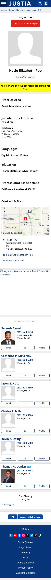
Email (8, 348)
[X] (35, 535)
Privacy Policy (25, 568)
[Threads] (27, 535)
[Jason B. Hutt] (8, 393)
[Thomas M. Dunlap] (8, 476)
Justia (4, 10)
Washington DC (34, 10)
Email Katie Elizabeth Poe (19, 254)
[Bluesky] (31, 535)
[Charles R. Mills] (8, 420)
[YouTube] (15, 535)
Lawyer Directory (16, 10)
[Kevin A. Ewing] (8, 448)
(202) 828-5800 (25, 359)
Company (25, 552)
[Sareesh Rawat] (8, 337)
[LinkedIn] (11, 535)
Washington (7, 504)
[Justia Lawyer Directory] (40, 535)
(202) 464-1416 (25, 332)
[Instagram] (23, 535)
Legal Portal (25, 547)
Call (25, 348)
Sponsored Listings (25, 321)
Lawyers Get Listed (30, 516)
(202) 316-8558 (25, 470)
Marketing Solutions (25, 573)
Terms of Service (25, 562)
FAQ (12, 516)
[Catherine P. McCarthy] (8, 365)
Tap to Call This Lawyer (25, 23)
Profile (42, 348)
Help (25, 557)
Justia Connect (25, 542)
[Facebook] (19, 535)
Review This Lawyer (25, 77)
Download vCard (15, 260)
